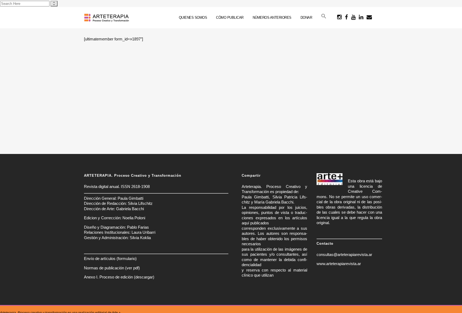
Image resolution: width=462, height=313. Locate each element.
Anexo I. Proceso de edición (108, 277)
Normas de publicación (104, 268)
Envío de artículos (100, 258)
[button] (324, 17)
